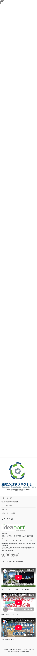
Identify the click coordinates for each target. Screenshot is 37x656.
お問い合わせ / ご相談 (8, 513)
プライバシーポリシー (8, 498)
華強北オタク (5, 509)
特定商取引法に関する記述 (9, 502)
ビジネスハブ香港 (7, 505)
